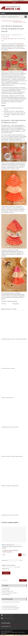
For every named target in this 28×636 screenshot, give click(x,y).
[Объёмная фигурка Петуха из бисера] (14, 413)
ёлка (17, 38)
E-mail (3, 554)
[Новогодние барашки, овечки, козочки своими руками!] (14, 325)
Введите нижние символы (8, 565)
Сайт (21, 560)
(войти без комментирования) (10, 551)
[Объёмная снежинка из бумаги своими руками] (14, 442)
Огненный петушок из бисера (19, 22)
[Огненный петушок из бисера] (14, 354)
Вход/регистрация (10, 551)
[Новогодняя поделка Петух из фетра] (14, 501)
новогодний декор (19, 44)
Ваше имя (5, 544)
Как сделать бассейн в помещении (10, 609)
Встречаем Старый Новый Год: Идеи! (10, 607)
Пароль (24, 554)
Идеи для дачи (6, 588)
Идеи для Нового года (13, 16)
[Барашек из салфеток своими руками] (14, 472)
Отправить (6, 573)
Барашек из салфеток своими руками (9, 485)
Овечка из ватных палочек (7, 397)
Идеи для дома (6, 589)
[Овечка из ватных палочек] (14, 384)
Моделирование (6, 594)
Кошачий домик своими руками (9, 606)
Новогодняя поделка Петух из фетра (9, 515)
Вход (6, 633)
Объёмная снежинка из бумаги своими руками (11, 456)
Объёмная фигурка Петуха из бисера (9, 427)
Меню (3, 13)
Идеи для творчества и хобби (9, 592)
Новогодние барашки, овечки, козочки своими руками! (14, 339)
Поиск (22, 580)
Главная (4, 16)
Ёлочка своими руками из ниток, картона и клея (11, 20)
